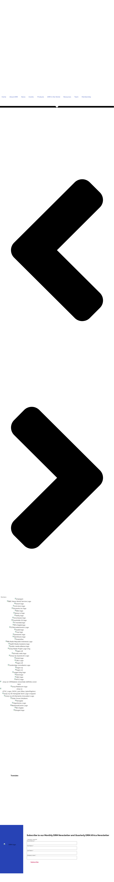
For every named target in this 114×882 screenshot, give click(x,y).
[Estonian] (23, 788)
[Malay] (14, 805)
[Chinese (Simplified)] (18, 786)
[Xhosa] (20, 819)
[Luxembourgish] (18, 802)
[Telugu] (16, 817)
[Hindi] (14, 795)
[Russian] (18, 809)
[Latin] (12, 802)
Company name (31, 855)
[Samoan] (23, 812)
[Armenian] (23, 781)
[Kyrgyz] (20, 800)
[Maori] (18, 805)
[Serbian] (20, 809)
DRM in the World (53, 97)
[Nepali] (14, 807)
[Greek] (14, 793)
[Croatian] (12, 788)
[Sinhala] (16, 812)
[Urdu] (12, 819)
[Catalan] (12, 786)
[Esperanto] (20, 788)
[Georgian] (23, 791)
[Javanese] (20, 798)
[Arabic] (20, 781)
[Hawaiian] (23, 793)
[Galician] (20, 791)
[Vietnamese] (16, 819)
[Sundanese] (18, 814)
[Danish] (16, 788)
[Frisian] (18, 791)
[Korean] (16, 800)
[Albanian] (16, 781)
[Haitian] (18, 793)
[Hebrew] (12, 795)
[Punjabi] (14, 809)
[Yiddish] (23, 819)
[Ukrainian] (23, 817)
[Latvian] (14, 802)
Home (4, 97)
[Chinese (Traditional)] (20, 786)
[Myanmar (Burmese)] (12, 807)
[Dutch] (18, 788)
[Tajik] (12, 817)
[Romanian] (16, 809)
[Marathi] (20, 805)
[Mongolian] (23, 805)
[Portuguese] (12, 809)
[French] (16, 791)
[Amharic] (18, 781)
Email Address (31, 840)
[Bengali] (18, 783)
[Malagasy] (23, 802)
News (23, 97)
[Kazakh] (12, 800)
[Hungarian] (18, 795)
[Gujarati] (16, 793)
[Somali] (14, 814)
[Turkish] (20, 817)
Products (40, 97)
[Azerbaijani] (12, 783)
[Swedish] (23, 814)
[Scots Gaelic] (12, 814)
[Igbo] (23, 795)
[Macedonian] (20, 802)
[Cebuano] (14, 786)
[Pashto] (18, 807)
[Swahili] (20, 814)
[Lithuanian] (16, 802)
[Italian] (16, 798)
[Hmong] (16, 795)
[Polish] (23, 807)
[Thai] (18, 817)
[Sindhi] (14, 812)
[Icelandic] (20, 795)
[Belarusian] (16, 783)
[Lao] (23, 800)
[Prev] (57, 363)
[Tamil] (14, 817)
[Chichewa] (16, 786)
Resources (67, 97)
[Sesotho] (12, 812)
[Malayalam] (12, 805)
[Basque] (14, 783)
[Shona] (23, 809)
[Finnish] (14, 791)
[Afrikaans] (14, 781)
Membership (86, 97)
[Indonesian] (12, 798)
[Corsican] (23, 786)
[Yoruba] (12, 821)
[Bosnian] (20, 783)
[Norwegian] (16, 807)
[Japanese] (18, 798)
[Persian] (20, 807)
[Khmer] (14, 800)
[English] (12, 781)
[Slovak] (18, 812)
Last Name (30, 850)
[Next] (57, 591)
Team (76, 97)
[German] (12, 793)
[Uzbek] (14, 819)
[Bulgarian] (23, 783)
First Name (30, 845)
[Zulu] (14, 821)
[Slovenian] (20, 812)
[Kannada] (23, 798)
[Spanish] (16, 814)
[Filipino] (12, 791)
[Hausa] (20, 793)
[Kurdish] (18, 800)
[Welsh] (18, 819)
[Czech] (14, 788)
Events (31, 97)
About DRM (13, 97)
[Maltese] (16, 805)
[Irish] (14, 798)
